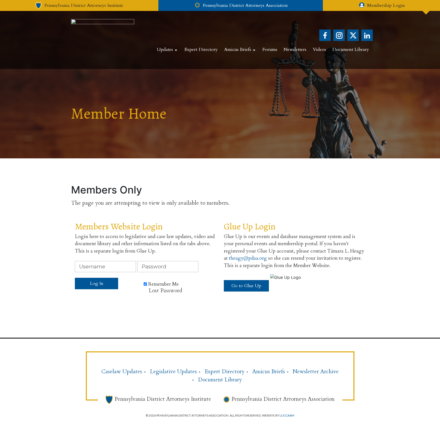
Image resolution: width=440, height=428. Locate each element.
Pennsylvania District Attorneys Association (283, 399)
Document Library (350, 49)
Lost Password (165, 290)
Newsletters (295, 49)
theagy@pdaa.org (248, 258)
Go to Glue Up (246, 286)
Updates (165, 49)
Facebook (325, 35)
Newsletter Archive (316, 371)
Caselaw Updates (121, 371)
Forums (270, 49)
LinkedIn (367, 35)
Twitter (353, 35)
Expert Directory (201, 49)
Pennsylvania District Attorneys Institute (163, 399)
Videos (319, 49)
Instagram (339, 35)
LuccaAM (287, 415)
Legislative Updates (173, 371)
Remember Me (163, 284)
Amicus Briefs (237, 49)
